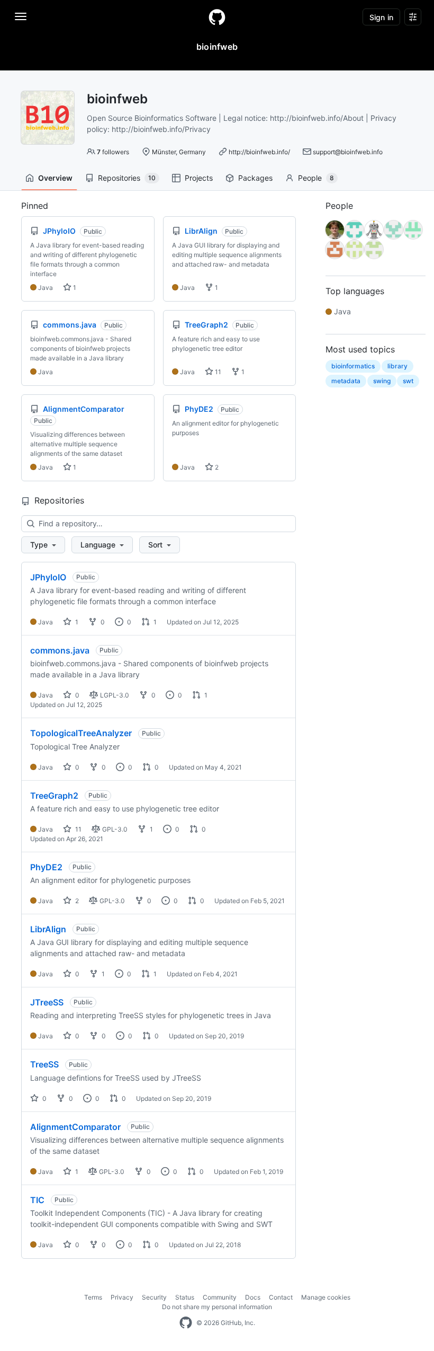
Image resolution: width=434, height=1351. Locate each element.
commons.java (59, 650)
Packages (255, 177)
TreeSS (44, 1064)
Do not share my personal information (217, 1307)
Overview (55, 177)
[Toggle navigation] (21, 16)
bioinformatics (353, 366)
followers (113, 152)
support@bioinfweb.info (348, 152)
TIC (37, 1200)
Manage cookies (325, 1297)
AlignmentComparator (75, 1127)
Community (220, 1297)
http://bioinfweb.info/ (259, 152)
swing (382, 381)
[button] (43, 544)
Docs (252, 1297)
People (316, 177)
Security (154, 1297)
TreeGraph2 (54, 795)
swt (408, 381)
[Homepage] (217, 16)
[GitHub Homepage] (185, 1323)
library (397, 366)
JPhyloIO (48, 577)
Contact (281, 1297)
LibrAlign (48, 929)
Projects (199, 177)
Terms (93, 1297)
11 (217, 372)
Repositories (127, 177)
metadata (345, 381)
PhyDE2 (46, 867)
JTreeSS (47, 1002)
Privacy (122, 1297)
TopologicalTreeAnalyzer (81, 733)
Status (184, 1297)
